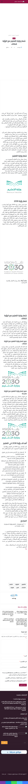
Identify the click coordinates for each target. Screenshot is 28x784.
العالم (9, 35)
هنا (26, 549)
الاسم (25, 656)
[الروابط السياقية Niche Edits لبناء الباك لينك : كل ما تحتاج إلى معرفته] (23, 729)
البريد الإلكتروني (23, 661)
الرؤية (16, 584)
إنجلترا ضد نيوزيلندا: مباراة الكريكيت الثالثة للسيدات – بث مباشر (21, 612)
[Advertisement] (14, 19)
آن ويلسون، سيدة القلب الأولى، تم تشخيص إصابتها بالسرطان (8, 620)
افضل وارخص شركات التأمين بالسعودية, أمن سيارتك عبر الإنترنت (15, 719)
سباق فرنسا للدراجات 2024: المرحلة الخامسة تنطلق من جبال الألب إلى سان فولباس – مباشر (7, 613)
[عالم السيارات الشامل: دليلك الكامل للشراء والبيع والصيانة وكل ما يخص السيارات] (23, 735)
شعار (10, 584)
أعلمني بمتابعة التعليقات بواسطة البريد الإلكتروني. (15, 677)
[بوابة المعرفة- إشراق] (19, 1)
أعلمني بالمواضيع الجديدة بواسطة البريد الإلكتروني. (15, 680)
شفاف (23, 587)
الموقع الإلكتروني (23, 667)
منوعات (13, 35)
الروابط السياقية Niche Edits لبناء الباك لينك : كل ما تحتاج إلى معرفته (10, 727)
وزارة (12, 587)
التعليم (23, 584)
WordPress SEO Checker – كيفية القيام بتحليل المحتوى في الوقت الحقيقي (14, 723)
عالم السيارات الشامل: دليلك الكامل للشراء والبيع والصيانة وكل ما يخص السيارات (10, 734)
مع (17, 587)
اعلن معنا (4, 774)
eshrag (18, 47)
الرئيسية (17, 35)
